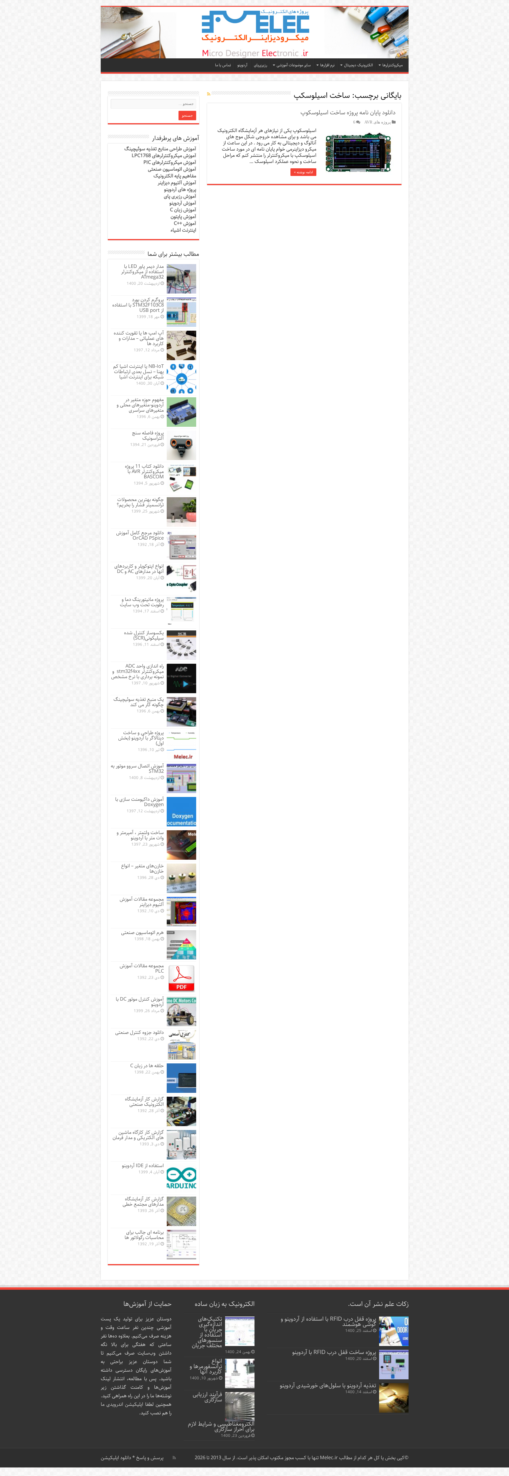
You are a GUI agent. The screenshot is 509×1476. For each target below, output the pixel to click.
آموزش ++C (185, 223)
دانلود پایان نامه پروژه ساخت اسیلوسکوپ (348, 113)
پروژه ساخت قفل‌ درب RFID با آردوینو (334, 1352)
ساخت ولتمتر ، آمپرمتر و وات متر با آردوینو (140, 835)
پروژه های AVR (377, 122)
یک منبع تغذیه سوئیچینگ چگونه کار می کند (138, 702)
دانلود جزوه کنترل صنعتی (139, 1032)
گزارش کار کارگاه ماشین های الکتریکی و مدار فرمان (138, 1135)
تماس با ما (223, 65)
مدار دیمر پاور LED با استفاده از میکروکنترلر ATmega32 (142, 271)
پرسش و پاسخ (149, 1458)
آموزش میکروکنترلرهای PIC (169, 162)
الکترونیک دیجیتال (358, 65)
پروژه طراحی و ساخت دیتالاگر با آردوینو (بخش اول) (141, 738)
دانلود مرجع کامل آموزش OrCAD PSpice (140, 536)
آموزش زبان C (183, 210)
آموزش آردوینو (182, 203)
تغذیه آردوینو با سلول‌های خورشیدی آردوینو (328, 1386)
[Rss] (174, 1457)
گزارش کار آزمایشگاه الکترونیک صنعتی (144, 1102)
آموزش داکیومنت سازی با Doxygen (139, 802)
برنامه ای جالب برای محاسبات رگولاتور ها (144, 1235)
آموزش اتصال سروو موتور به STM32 (137, 769)
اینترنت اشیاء (183, 230)
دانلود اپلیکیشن (116, 1458)
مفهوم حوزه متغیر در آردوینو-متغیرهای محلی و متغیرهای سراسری (140, 405)
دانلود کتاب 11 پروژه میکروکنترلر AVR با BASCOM (144, 471)
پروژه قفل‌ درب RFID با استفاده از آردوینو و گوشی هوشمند (328, 1321)
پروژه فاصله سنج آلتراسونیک (148, 436)
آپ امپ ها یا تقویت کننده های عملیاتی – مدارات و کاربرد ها (139, 338)
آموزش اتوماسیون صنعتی (172, 169)
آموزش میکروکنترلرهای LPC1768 (164, 155)
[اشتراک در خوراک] (208, 94)
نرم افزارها (327, 65)
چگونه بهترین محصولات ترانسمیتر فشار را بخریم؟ (140, 502)
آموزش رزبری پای (180, 196)
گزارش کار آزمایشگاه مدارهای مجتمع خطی (143, 1202)
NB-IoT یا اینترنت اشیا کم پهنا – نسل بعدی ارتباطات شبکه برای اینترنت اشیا (138, 371)
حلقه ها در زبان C (147, 1066)
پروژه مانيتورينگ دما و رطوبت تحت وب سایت (142, 602)
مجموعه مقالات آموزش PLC (142, 969)
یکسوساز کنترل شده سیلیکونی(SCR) (144, 636)
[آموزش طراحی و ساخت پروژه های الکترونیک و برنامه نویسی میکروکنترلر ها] (255, 32)
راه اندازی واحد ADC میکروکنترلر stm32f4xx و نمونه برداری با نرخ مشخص (137, 671)
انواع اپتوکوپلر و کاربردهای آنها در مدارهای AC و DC (139, 569)
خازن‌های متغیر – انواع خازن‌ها (142, 869)
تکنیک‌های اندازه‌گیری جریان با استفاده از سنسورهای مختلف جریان (207, 1332)
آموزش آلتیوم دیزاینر (177, 183)
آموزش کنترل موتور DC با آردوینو (140, 1002)
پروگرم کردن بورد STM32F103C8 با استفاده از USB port (138, 305)
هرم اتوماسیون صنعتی (142, 932)
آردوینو (242, 65)
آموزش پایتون (183, 216)
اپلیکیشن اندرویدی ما (122, 1404)
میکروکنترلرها (392, 65)
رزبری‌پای (260, 65)
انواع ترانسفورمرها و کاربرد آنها (206, 1366)
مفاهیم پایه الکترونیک (174, 176)
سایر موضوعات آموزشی (294, 65)
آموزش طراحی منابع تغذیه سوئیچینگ (160, 149)
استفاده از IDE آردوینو (143, 1166)
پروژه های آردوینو (180, 189)
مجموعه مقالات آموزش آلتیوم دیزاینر (142, 902)
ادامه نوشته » (303, 172)
